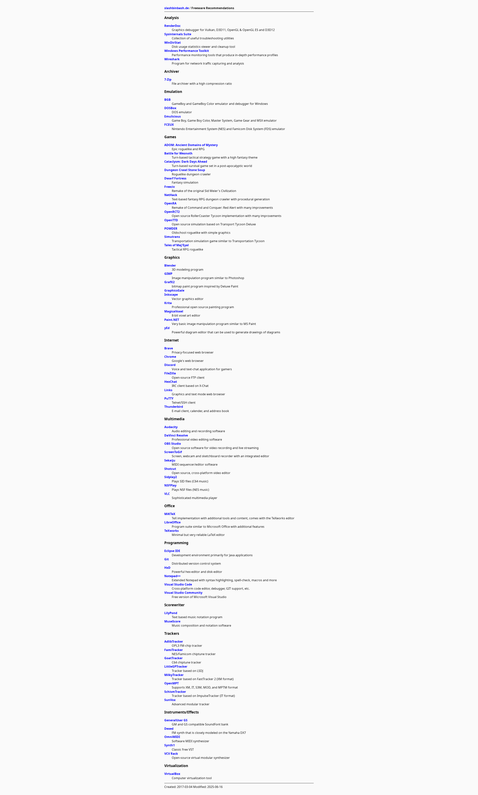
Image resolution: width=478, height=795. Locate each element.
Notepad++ (172, 576)
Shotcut (170, 469)
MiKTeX (169, 514)
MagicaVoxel (173, 311)
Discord (170, 365)
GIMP (168, 274)
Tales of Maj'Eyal (176, 245)
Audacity (171, 427)
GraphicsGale (174, 290)
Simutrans (172, 237)
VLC (167, 494)
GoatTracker (173, 658)
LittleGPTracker (175, 666)
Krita (168, 303)
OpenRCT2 (172, 212)
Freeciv (169, 187)
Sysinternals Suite (177, 34)
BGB (167, 100)
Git (166, 559)
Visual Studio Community (183, 593)
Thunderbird (173, 407)
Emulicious (172, 116)
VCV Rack (171, 754)
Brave (168, 348)
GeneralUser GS (175, 720)
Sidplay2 (170, 477)
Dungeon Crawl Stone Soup (184, 170)
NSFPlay (170, 485)
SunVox (170, 700)
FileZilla (170, 373)
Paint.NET (171, 320)
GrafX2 (169, 282)
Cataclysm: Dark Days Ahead (185, 161)
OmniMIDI (172, 737)
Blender (170, 265)
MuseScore (172, 621)
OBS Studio (172, 444)
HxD (167, 568)
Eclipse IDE (172, 551)
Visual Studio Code (178, 584)
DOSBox (170, 108)
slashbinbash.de (176, 8)
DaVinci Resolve (176, 435)
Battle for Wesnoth (178, 153)
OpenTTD (171, 220)
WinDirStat (172, 42)
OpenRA (170, 203)
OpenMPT (171, 683)
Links (168, 390)
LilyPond (170, 613)
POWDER (170, 228)
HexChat (170, 382)
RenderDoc (172, 26)
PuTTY (168, 398)
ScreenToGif (173, 452)
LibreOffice (172, 522)
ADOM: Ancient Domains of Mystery (191, 145)
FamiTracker (173, 650)
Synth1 (169, 745)
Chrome (170, 357)
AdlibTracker (173, 641)
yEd (167, 328)
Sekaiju (169, 460)
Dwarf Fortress (175, 178)
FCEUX (169, 125)
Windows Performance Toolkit (186, 51)
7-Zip (167, 79)
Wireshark (172, 59)
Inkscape (171, 294)
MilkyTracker (174, 675)
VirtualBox (172, 774)
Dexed (168, 729)
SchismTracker (175, 692)
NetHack (170, 195)
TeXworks (171, 531)
